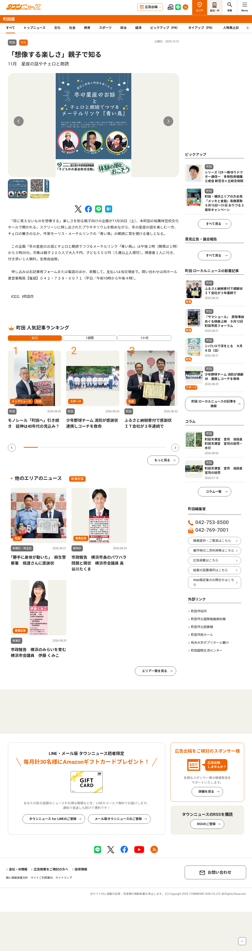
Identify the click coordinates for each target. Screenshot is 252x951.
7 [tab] (116, 447)
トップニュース (34, 28)
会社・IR (214, 10)
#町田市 (27, 296)
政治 (123, 28)
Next (168, 121)
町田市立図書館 (202, 627)
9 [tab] (144, 447)
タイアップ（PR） (201, 28)
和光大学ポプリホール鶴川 (210, 643)
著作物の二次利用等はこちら (213, 550)
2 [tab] (45, 447)
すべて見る (213, 224)
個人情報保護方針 (17, 877)
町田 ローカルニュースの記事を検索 (213, 404)
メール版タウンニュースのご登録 (118, 819)
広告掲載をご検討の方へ (51, 869)
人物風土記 (231, 28)
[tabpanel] (93, 125)
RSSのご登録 (206, 824)
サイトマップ (64, 877)
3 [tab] (59, 447)
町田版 (9, 19)
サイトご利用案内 (42, 877)
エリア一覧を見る (154, 671)
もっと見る (162, 460)
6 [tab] (102, 447)
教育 (87, 28)
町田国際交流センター (206, 650)
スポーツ (105, 28)
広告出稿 (151, 7)
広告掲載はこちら (205, 560)
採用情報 (81, 869)
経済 (138, 28)
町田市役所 (199, 611)
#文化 (15, 296)
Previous (19, 121)
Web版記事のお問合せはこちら (213, 582)
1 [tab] (31, 447)
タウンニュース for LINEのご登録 (52, 819)
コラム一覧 (213, 491)
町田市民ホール (202, 635)
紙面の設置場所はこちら (210, 570)
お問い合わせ (219, 872)
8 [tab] (130, 447)
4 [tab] (73, 447)
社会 (72, 28)
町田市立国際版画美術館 (208, 619)
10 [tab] (159, 447)
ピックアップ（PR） (165, 28)
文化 (57, 28)
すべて (10, 28)
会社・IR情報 (18, 869)
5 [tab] (88, 447)
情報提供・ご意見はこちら (212, 541)
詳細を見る (206, 791)
